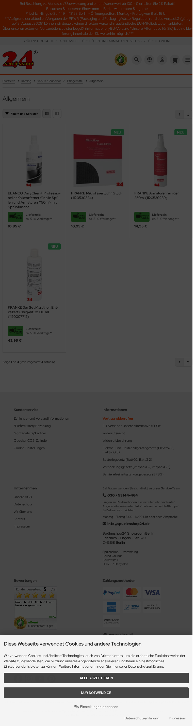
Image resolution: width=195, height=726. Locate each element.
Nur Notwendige (96, 693)
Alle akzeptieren (96, 678)
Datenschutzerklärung (141, 718)
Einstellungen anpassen (98, 707)
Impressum (177, 718)
